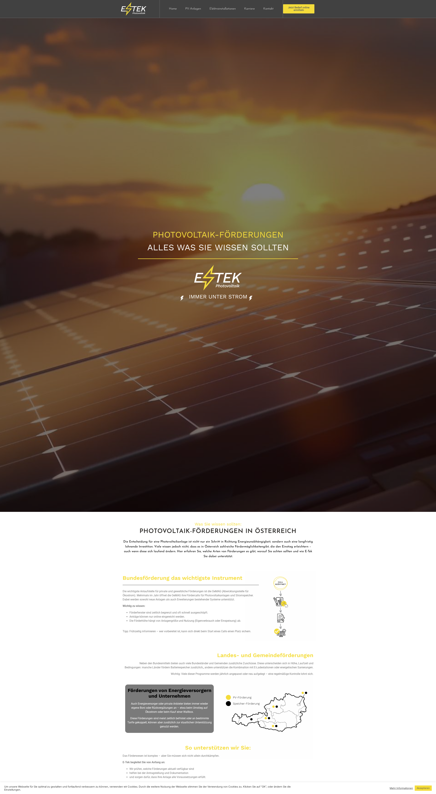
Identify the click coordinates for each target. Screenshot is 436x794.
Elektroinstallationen (222, 8)
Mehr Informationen (401, 788)
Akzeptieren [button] (423, 788)
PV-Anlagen (193, 8)
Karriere (249, 8)
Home (173, 8)
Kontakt (268, 8)
